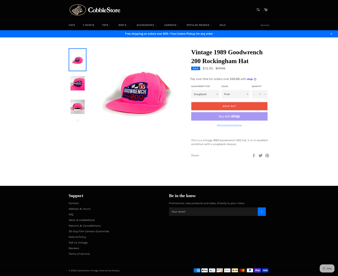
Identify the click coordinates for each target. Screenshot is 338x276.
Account (265, 25)
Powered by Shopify (109, 270)
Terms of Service (79, 253)
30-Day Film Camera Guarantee (89, 231)
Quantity (257, 86)
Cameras (170, 25)
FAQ (71, 214)
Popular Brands (198, 25)
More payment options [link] (229, 125)
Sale (223, 25)
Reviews (74, 248)
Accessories (146, 25)
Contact (74, 203)
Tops (105, 25)
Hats (72, 25)
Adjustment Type (200, 86)
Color (224, 86)
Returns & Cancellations (85, 225)
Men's (122, 25)
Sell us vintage (78, 242)
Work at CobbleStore (82, 220)
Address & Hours (79, 208)
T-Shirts (88, 25)
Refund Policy (77, 237)
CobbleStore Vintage (87, 270)
